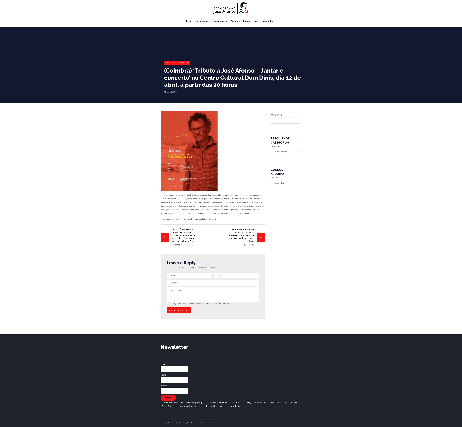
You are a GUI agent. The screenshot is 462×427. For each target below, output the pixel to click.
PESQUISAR (276, 115)
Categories (275, 146)
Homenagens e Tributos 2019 (177, 63)
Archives (274, 177)
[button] (457, 21)
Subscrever (168, 398)
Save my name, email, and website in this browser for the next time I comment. (200, 303)
